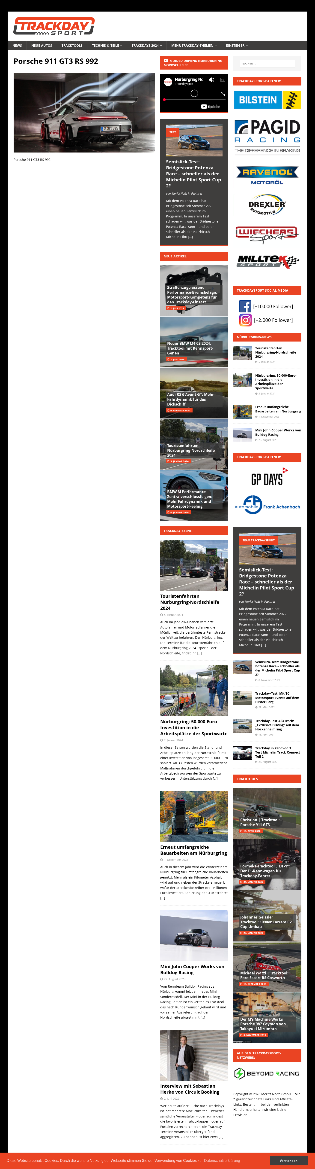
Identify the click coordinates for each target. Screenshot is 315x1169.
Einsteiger (235, 45)
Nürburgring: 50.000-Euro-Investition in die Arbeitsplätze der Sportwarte (194, 727)
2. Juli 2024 (177, 308)
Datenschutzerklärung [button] (222, 1161)
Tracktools (72, 45)
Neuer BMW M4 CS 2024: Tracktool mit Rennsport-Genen (190, 348)
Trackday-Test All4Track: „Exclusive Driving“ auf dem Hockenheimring (277, 725)
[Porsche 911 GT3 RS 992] (84, 149)
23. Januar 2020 (253, 932)
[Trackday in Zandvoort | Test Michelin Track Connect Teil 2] (242, 753)
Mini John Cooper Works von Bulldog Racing (192, 969)
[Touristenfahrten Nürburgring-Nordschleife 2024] (242, 353)
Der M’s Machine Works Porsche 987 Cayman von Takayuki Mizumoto (263, 1024)
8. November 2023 (269, 680)
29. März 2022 (267, 707)
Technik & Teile (105, 45)
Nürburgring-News (254, 337)
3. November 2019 (255, 1035)
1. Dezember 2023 (176, 860)
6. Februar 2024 (180, 410)
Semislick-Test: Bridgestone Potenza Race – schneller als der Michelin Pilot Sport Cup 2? (193, 174)
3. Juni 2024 (177, 359)
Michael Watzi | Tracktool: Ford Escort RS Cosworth (264, 975)
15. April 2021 (266, 734)
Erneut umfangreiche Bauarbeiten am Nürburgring (193, 850)
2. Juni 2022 (171, 1098)
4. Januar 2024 (179, 512)
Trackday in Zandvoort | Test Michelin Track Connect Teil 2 (277, 752)
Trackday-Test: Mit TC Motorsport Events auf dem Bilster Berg (277, 697)
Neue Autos (41, 45)
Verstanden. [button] (289, 1161)
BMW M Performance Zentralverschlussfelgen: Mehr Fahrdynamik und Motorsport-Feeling (189, 499)
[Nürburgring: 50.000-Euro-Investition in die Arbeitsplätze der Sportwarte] (242, 380)
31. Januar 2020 (253, 881)
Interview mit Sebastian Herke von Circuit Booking (189, 1089)
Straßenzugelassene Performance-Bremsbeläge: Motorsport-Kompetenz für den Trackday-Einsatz (192, 294)
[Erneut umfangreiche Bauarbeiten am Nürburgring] (242, 412)
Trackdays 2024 (145, 45)
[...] (190, 237)
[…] (199, 653)
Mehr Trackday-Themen (192, 45)
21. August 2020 (268, 761)
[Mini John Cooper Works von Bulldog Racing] (242, 435)
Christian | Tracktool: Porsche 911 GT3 (260, 822)
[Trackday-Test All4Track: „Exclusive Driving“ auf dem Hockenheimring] (242, 726)
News (17, 45)
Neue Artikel (175, 256)
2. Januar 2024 (173, 740)
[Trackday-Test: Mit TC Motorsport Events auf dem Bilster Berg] (242, 698)
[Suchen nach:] (267, 63)
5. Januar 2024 (179, 461)
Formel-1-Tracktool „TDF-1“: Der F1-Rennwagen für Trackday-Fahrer (265, 871)
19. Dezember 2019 (255, 984)
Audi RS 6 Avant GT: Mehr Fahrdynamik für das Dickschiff (190, 399)
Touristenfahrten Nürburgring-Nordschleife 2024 (191, 450)
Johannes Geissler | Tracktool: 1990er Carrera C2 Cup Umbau (266, 922)
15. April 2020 (252, 831)
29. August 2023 (174, 979)
